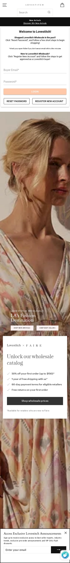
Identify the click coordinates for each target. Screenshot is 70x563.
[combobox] (35, 12)
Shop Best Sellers (47, 328)
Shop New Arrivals (22, 328)
